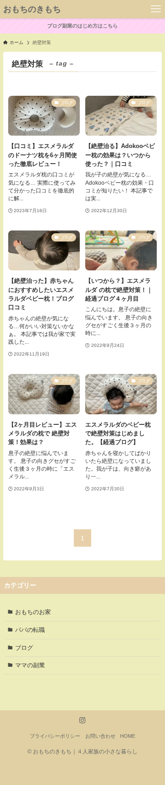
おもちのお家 (33, 612)
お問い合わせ (100, 736)
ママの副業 (30, 665)
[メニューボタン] (156, 9)
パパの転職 (30, 629)
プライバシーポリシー (55, 736)
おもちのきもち (32, 9)
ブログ (24, 647)
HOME (127, 736)
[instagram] (82, 720)
